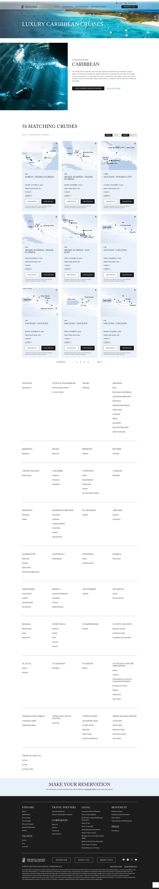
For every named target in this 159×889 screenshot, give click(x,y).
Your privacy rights (116, 867)
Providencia (56, 480)
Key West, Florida (87, 725)
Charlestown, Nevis (119, 633)
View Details (32, 201)
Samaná (54, 532)
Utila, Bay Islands (87, 563)
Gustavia (85, 628)
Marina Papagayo (87, 480)
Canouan (115, 674)
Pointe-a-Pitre (26, 567)
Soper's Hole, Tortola (119, 734)
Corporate (60, 821)
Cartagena (55, 475)
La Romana (55, 519)
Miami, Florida (86, 734)
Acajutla (85, 515)
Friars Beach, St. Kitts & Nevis (122, 637)
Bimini (115, 387)
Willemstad (116, 475)
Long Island (116, 414)
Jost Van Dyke (117, 721)
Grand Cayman (27, 475)
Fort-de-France (27, 593)
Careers (54, 827)
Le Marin (25, 598)
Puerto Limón (86, 484)
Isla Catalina (56, 515)
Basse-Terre (26, 558)
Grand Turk (55, 723)
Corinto (115, 593)
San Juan (55, 642)
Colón (24, 633)
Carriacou (116, 515)
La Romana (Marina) (58, 523)
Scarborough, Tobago (29, 725)
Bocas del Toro (26, 628)
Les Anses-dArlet (27, 602)
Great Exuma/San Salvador (121, 405)
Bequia (115, 670)
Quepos (85, 488)
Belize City (55, 453)
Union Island (117, 699)
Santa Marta (56, 484)
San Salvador (117, 423)
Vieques (55, 646)
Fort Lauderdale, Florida (90, 721)
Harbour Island (117, 409)
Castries (24, 668)
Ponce (54, 637)
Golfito (84, 475)
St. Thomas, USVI (27, 769)
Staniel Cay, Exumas (119, 432)
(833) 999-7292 (90, 789)
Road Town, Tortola (119, 729)
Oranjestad (85, 387)
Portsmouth (25, 515)
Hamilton (85, 453)
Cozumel (55, 602)
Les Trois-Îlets (26, 607)
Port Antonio (117, 558)
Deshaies (25, 563)
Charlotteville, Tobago (29, 721)
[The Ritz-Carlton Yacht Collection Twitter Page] (132, 860)
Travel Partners (64, 808)
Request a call (129, 7)
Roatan (84, 558)
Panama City (26, 637)
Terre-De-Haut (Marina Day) (30, 572)
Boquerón (55, 628)
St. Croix (25, 760)
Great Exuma (117, 401)
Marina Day (86, 729)
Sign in (120, 3)
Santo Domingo (57, 537)
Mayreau (115, 690)
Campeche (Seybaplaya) (60, 593)
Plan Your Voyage (113, 88)
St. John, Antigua (57, 392)
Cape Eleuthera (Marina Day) (122, 396)
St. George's (116, 519)
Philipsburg (55, 668)
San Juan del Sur (118, 598)
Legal (86, 808)
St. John (24, 764)
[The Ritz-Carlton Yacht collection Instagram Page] (128, 860)
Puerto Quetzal (57, 558)
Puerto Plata (56, 528)
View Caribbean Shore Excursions (88, 88)
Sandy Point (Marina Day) (121, 427)
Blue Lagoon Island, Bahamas (122, 392)
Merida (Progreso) (57, 607)
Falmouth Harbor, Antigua (60, 387)
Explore (28, 808)
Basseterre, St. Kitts (119, 628)
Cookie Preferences (130, 866)
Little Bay (85, 593)
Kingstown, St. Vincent (120, 685)
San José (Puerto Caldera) (90, 493)
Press (115, 827)
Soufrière (25, 672)
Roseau (24, 519)
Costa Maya (56, 598)
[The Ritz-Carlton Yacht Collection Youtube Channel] (136, 860)
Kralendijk (116, 453)
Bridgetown (26, 453)
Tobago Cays (117, 694)
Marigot (84, 668)
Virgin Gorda (117, 738)
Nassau (115, 418)
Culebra (54, 633)
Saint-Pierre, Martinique (90, 738)
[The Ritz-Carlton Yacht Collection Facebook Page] (124, 860)
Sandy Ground (26, 387)
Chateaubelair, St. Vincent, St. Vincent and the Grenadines (122, 680)
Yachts (27, 837)
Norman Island (117, 725)
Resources (119, 808)
